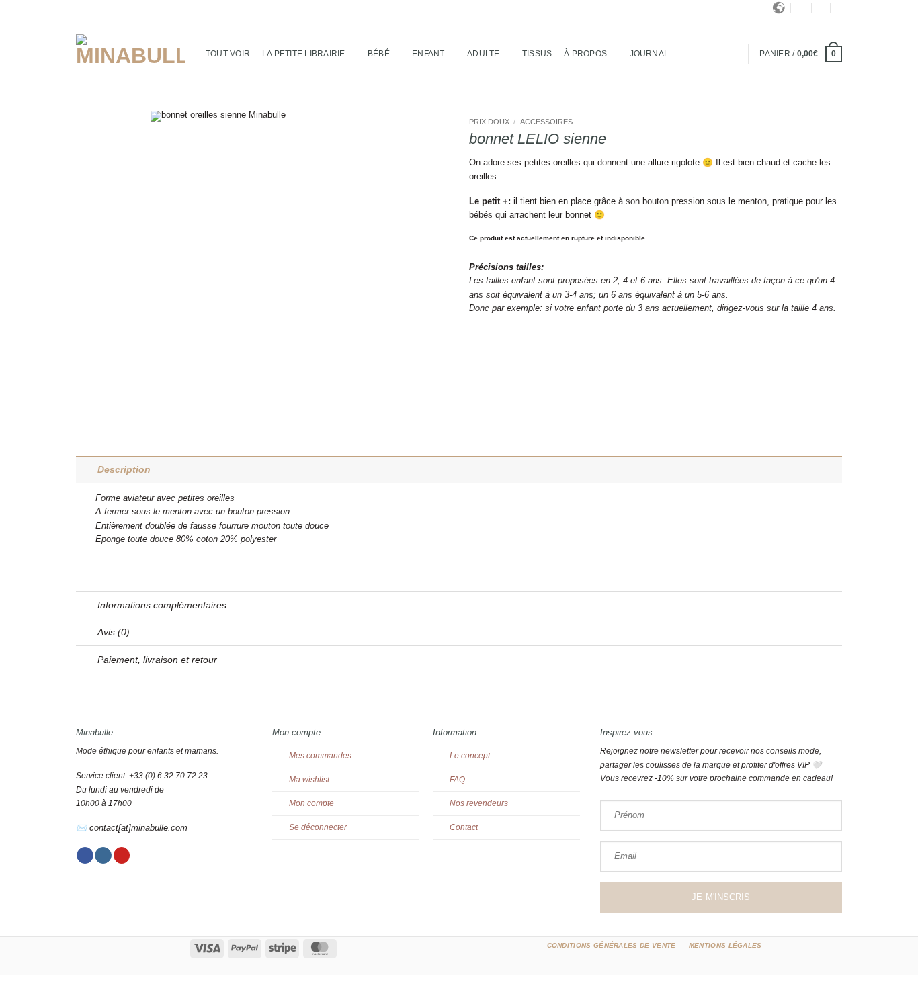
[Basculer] (86, 469)
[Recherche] (802, 8)
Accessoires (546, 122)
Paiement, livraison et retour (157, 659)
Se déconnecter (318, 827)
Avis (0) (113, 632)
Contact (464, 827)
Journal (649, 54)
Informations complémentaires (161, 605)
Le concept (470, 756)
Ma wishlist (309, 780)
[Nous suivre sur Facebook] (85, 855)
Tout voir (228, 54)
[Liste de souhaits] (839, 8)
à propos (585, 54)
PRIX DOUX (489, 122)
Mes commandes (320, 756)
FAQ (457, 780)
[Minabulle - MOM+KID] (130, 50)
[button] (821, 8)
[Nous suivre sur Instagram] (103, 855)
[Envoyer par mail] (489, 349)
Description (124, 469)
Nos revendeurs (479, 803)
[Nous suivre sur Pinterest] (122, 855)
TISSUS (537, 54)
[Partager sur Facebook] (475, 349)
